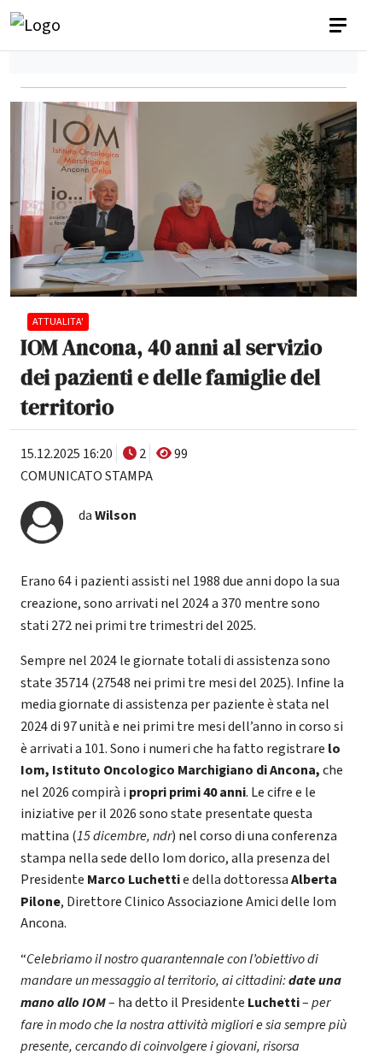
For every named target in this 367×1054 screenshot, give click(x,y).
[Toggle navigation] (340, 26)
